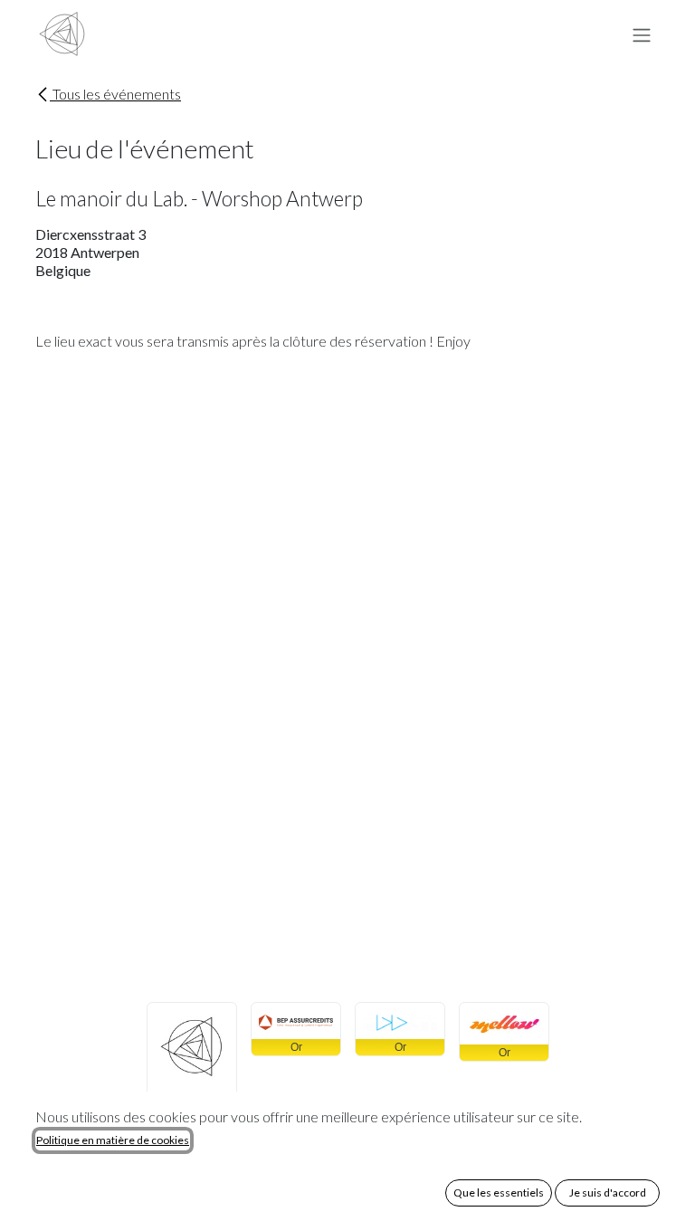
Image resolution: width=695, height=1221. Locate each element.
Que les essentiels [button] (498, 1192)
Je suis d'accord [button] (607, 1192)
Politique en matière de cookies (112, 1140)
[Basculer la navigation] (642, 34)
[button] (192, 1055)
